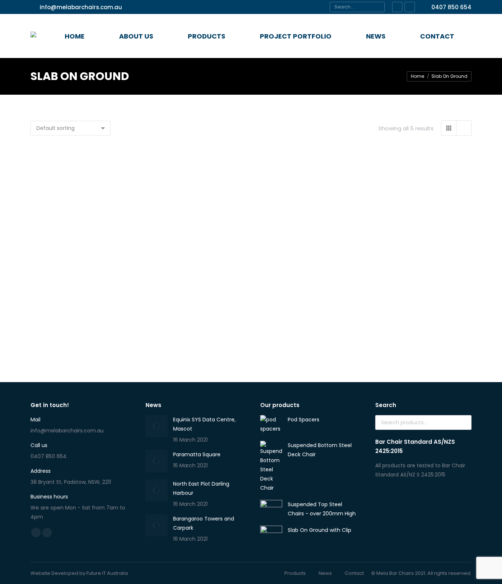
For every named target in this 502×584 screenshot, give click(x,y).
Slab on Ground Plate (100, 318)
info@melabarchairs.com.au (81, 7)
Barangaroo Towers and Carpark (203, 523)
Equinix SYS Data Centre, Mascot (204, 424)
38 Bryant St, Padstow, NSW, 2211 (71, 482)
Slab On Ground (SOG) (251, 212)
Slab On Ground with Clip (251, 330)
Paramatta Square (196, 454)
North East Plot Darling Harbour (201, 488)
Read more (100, 235)
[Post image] (157, 426)
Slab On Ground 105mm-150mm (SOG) (401, 212)
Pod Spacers (100, 216)
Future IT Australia (107, 573)
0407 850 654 (451, 7)
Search (463, 422)
